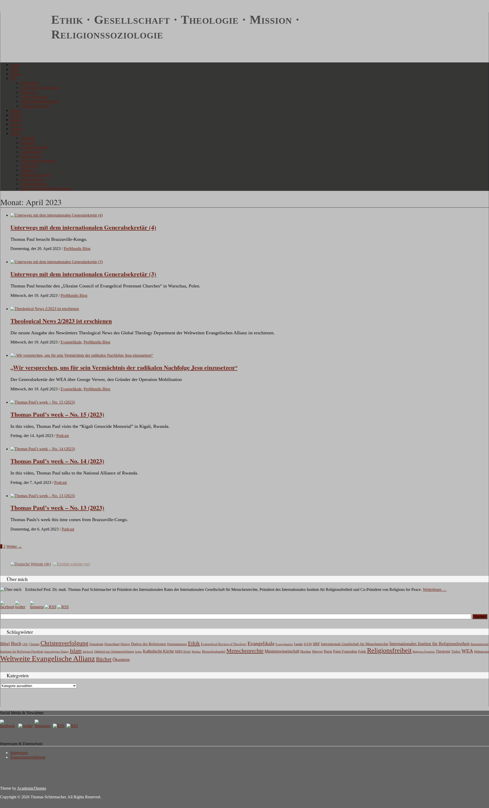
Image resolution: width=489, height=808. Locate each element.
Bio (13, 78)
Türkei (455, 651)
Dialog (125, 644)
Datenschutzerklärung (27, 757)
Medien (196, 651)
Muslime (305, 651)
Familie (298, 644)
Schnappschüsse (34, 184)
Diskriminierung (177, 644)
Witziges (27, 170)
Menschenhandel (213, 651)
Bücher (16, 119)
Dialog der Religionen (148, 644)
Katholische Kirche (158, 651)
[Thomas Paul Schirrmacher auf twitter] (22, 607)
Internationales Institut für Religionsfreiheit (429, 643)
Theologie (443, 651)
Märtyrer (317, 651)
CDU (25, 644)
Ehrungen (28, 92)
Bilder (15, 133)
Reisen (15, 74)
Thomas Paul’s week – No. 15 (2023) (57, 414)
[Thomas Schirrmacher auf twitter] (26, 726)
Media (15, 124)
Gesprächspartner (35, 147)
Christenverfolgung (64, 643)
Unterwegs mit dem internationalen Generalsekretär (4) (83, 227)
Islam (76, 651)
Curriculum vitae (34, 97)
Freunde (27, 142)
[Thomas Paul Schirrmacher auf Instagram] (37, 607)
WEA (467, 651)
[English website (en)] (71, 564)
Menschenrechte (245, 650)
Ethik (194, 643)
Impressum (19, 752)
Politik (362, 651)
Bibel (5, 643)
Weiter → (14, 546)
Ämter (15, 110)
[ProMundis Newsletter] (50, 607)
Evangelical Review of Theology (224, 644)
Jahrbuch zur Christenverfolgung (114, 651)
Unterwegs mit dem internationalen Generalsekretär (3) (83, 273)
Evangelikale (71, 342)
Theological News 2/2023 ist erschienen (61, 320)
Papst (328, 651)
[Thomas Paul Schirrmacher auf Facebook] (7, 607)
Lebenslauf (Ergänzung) (40, 87)
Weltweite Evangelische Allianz (47, 658)
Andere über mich (35, 106)
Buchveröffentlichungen (40, 101)
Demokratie (96, 644)
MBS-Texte (183, 651)
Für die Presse (32, 179)
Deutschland (111, 644)
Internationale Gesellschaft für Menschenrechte (354, 644)
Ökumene (121, 659)
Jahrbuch (88, 651)
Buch (16, 643)
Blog (14, 69)
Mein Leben (30, 156)
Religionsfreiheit (389, 650)
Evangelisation (284, 644)
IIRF (316, 644)
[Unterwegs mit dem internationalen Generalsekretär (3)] (56, 262)
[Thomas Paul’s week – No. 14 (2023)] (42, 449)
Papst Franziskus (345, 651)
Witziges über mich (36, 175)
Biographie (29, 83)
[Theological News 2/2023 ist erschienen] (44, 309)
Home (15, 64)
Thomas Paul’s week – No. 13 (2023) (57, 507)
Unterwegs (29, 165)
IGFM (308, 644)
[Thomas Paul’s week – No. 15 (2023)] (42, 402)
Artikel (16, 115)
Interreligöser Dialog (56, 651)
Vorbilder (28, 138)
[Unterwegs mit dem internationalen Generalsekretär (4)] (56, 215)
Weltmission (481, 651)
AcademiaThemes (31, 788)
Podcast (16, 129)
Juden (138, 651)
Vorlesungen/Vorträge (38, 161)
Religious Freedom (424, 651)
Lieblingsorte (31, 152)
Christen (34, 644)
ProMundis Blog (77, 248)
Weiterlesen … (434, 589)
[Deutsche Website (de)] (30, 564)
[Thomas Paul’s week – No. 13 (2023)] (42, 496)
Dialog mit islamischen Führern (46, 188)
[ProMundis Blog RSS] (63, 607)
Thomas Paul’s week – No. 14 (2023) (57, 460)
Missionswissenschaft (282, 651)
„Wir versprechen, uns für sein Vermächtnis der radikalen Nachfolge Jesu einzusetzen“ (123, 367)
